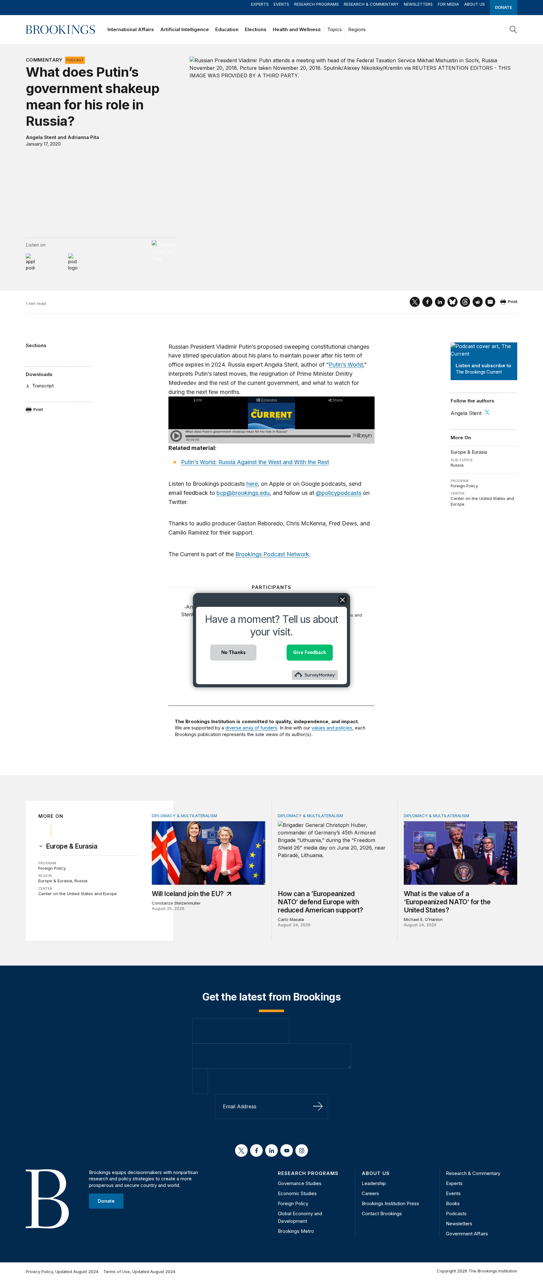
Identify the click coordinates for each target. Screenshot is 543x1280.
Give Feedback (309, 652)
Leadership (374, 1183)
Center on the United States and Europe (77, 893)
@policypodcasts (338, 493)
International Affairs (130, 29)
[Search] (513, 29)
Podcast (75, 60)
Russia (457, 465)
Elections (255, 29)
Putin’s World (346, 364)
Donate (503, 7)
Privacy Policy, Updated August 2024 (62, 1271)
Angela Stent (41, 137)
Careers (370, 1193)
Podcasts (456, 1213)
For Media (448, 4)
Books (453, 1203)
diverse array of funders (251, 728)
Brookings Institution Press (390, 1203)
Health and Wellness (297, 29)
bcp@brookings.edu (243, 493)
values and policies (331, 728)
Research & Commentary (371, 4)
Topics (334, 29)
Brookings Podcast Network (272, 554)
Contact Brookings (382, 1213)
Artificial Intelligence (184, 29)
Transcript (43, 386)
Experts (260, 4)
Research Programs (316, 4)
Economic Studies (297, 1193)
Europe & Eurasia (469, 452)
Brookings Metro (296, 1231)
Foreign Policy (464, 485)
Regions (357, 29)
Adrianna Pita (83, 137)
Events (281, 4)
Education (227, 29)
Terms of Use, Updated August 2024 (139, 1271)
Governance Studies (299, 1183)
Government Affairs (467, 1234)
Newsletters (418, 4)
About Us (474, 4)
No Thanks (233, 652)
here (252, 483)
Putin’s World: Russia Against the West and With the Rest (255, 462)
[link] (71, 846)
